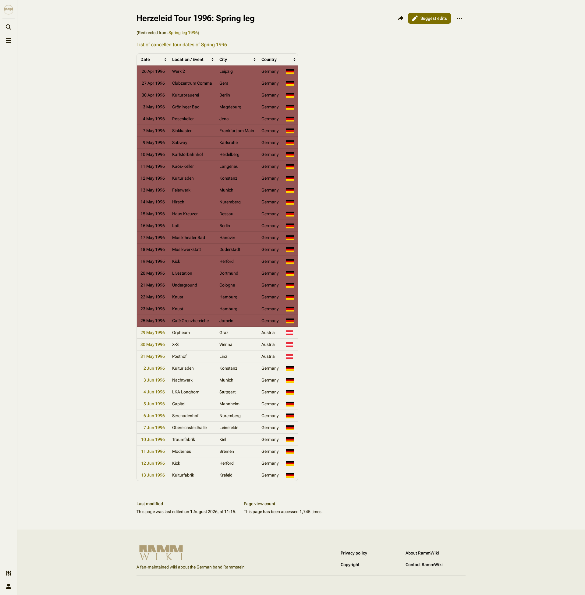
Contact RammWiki (424, 564)
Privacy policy (354, 553)
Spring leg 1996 (183, 32)
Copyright (350, 564)
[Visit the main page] (8, 10)
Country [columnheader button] (269, 59)
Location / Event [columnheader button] (188, 59)
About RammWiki (422, 553)
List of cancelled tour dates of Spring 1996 (181, 45)
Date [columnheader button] (145, 59)
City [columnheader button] (223, 59)
